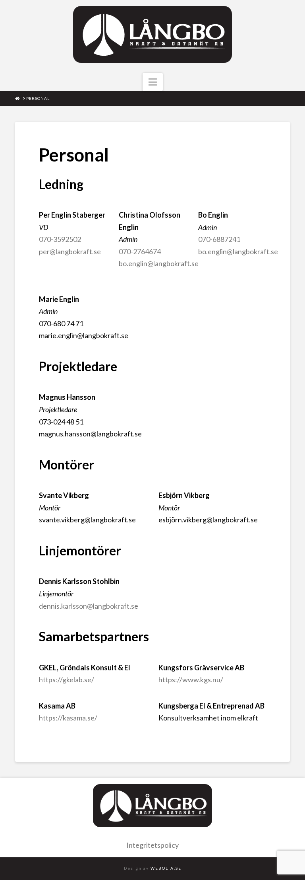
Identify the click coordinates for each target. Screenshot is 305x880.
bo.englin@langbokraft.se (159, 263)
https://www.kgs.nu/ (190, 679)
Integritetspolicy (152, 845)
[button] (153, 82)
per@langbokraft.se (70, 251)
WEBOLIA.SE (166, 868)
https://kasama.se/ (68, 717)
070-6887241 (219, 239)
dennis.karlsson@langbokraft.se (88, 606)
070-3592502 (60, 239)
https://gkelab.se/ (66, 679)
